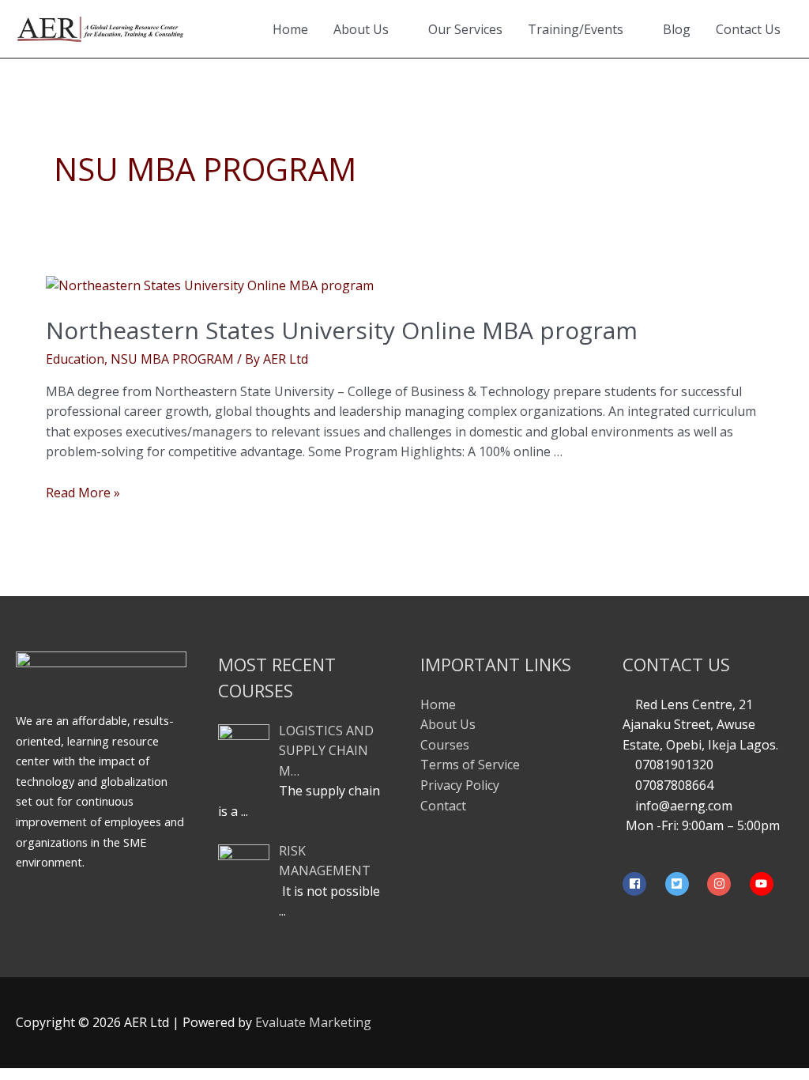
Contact (443, 805)
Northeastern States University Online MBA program (342, 330)
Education (75, 359)
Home (290, 29)
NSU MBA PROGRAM (172, 359)
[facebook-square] (642, 884)
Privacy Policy (459, 785)
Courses (444, 744)
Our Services (465, 29)
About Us (361, 29)
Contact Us (748, 29)
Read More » (83, 492)
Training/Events (575, 29)
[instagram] (727, 884)
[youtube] (763, 884)
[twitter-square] (685, 884)
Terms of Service (470, 764)
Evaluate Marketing (313, 1022)
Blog (676, 29)
